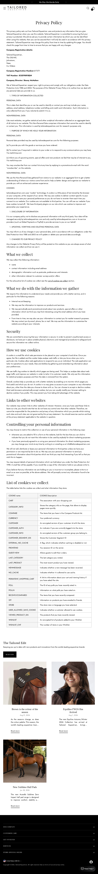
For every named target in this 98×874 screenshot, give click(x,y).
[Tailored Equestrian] (16, 8)
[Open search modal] (88, 8)
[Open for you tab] (91, 862)
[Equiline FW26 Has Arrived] (73, 683)
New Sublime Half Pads (25, 787)
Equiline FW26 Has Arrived (73, 710)
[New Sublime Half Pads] (24, 761)
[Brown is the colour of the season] (24, 683)
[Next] (66, 2)
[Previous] (32, 2)
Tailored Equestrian (21, 865)
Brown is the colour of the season (25, 710)
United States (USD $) (13, 861)
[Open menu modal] (4, 8)
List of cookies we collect (58, 280)
